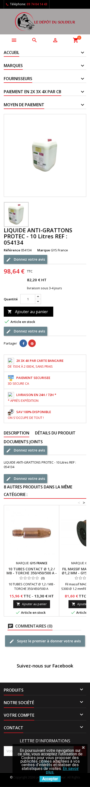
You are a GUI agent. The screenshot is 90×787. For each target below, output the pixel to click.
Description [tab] (16, 433)
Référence (12, 250)
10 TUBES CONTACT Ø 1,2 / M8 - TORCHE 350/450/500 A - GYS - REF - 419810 (31, 573)
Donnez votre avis (29, 259)
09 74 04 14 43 (37, 4)
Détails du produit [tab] (55, 433)
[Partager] (23, 343)
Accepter (50, 778)
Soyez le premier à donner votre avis (48, 640)
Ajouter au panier (28, 311)
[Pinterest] (32, 343)
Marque (43, 250)
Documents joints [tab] (23, 441)
